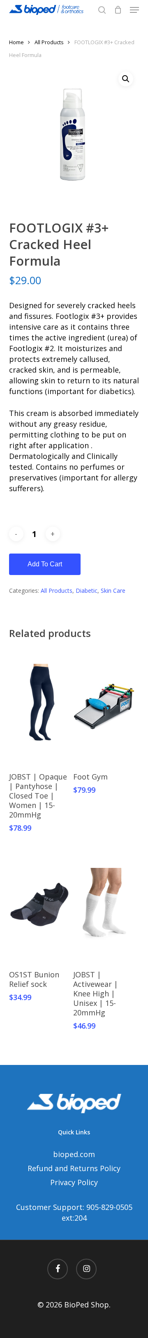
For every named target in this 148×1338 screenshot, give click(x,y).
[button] (134, 10)
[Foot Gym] (104, 706)
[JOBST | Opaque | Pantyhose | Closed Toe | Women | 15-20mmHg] (40, 706)
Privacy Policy (74, 1182)
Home (16, 42)
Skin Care (113, 590)
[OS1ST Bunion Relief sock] (40, 904)
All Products (49, 42)
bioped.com (74, 1154)
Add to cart (45, 564)
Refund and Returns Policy (74, 1168)
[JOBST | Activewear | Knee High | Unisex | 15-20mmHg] (104, 904)
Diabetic (86, 590)
